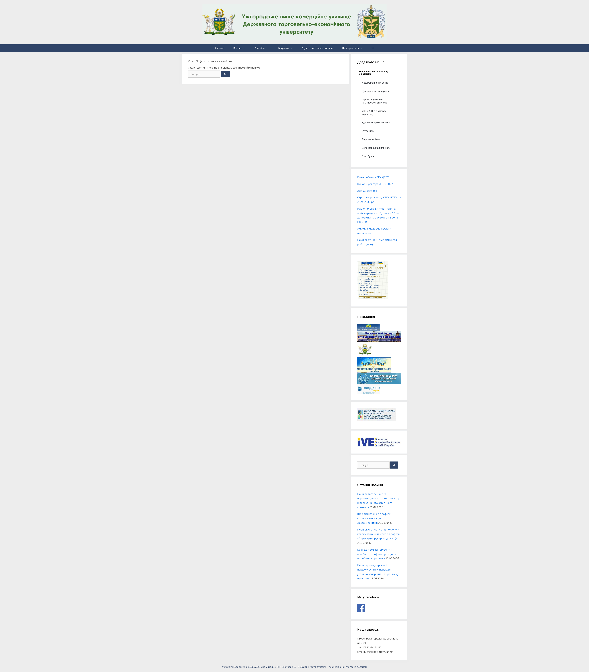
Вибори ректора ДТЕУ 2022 (375, 184)
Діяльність (259, 48)
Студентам (368, 131)
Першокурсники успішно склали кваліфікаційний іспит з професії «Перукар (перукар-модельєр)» (378, 534)
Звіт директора (367, 190)
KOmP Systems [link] (318, 666)
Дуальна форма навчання (376, 122)
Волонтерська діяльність (376, 147)
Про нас (237, 48)
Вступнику (283, 48)
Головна (219, 48)
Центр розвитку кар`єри (375, 91)
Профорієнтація (350, 48)
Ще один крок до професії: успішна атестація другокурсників (374, 518)
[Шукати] (225, 74)
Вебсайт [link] (302, 666)
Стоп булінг (368, 156)
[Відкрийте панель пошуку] (372, 48)
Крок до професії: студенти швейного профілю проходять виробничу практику (377, 554)
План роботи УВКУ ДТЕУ (373, 177)
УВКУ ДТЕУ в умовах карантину (374, 113)
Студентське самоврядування (317, 48)
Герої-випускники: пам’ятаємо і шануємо (374, 101)
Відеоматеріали (371, 139)
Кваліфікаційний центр (375, 82)
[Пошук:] (204, 74)
